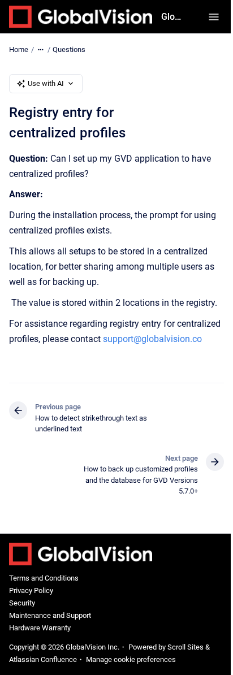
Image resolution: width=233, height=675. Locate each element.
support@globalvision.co (152, 339)
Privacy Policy (31, 590)
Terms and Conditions (44, 578)
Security (22, 603)
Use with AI (46, 83)
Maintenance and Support (50, 615)
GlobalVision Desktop (173, 16)
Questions (69, 49)
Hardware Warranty (40, 628)
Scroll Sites (185, 647)
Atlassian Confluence (43, 659)
